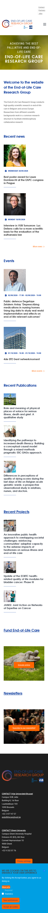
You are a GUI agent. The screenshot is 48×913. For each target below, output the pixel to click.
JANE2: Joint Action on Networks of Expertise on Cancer (23, 606)
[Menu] (44, 24)
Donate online (24, 665)
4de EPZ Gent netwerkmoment (22, 359)
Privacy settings (24, 861)
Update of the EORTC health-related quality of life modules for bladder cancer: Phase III (23, 578)
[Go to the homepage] (17, 24)
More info (6, 887)
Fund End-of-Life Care (22, 630)
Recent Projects (16, 511)
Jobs (40, 14)
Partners (42, 10)
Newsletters (13, 693)
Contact (41, 7)
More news (37, 246)
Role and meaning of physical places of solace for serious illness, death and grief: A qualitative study (22, 412)
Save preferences (10, 900)
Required (8, 890)
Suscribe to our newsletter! (24, 728)
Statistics (9, 894)
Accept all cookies (10, 906)
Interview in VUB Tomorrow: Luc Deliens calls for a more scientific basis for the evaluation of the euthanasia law (23, 229)
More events (37, 371)
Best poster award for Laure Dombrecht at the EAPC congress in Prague (23, 180)
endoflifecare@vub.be (11, 817)
